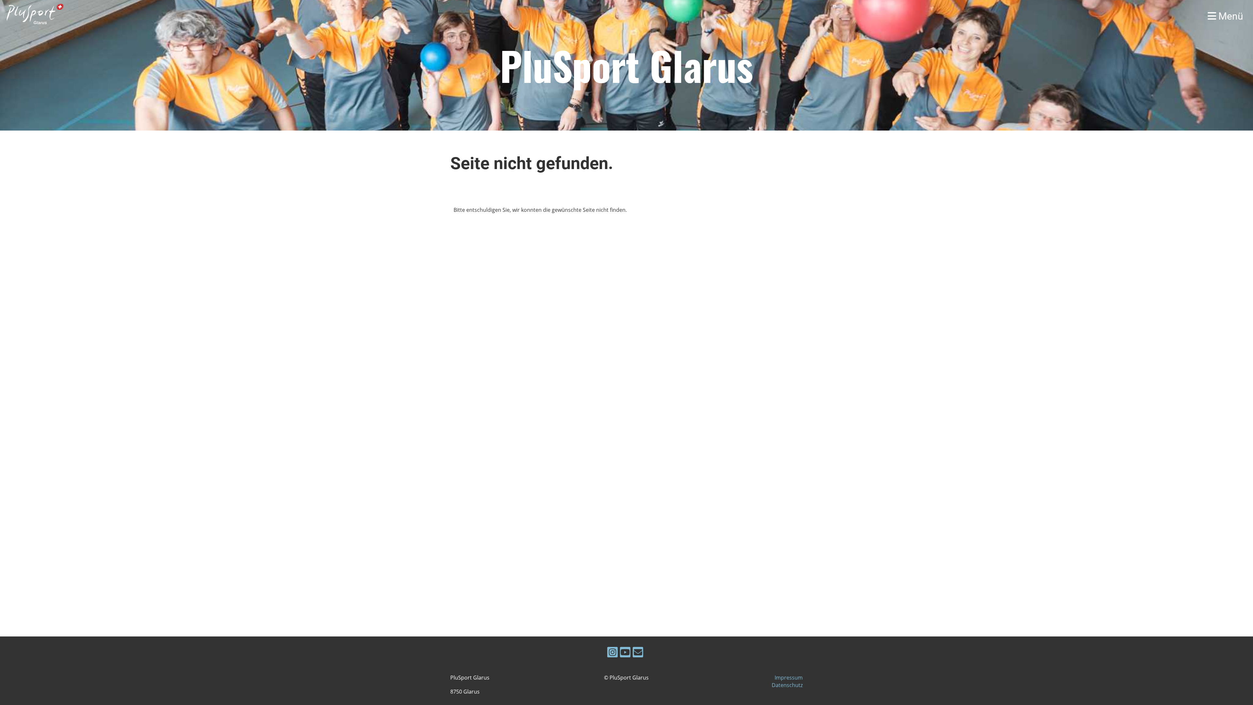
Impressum (789, 677)
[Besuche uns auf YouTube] (625, 653)
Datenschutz (787, 685)
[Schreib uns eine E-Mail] (638, 653)
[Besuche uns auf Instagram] (612, 653)
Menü (1229, 16)
